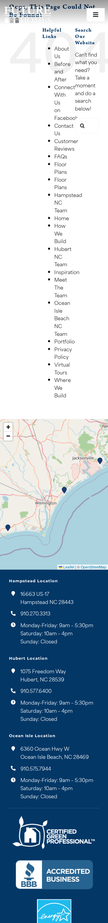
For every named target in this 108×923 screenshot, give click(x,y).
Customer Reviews (66, 144)
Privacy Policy (63, 353)
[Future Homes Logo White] (27, 7)
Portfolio (64, 341)
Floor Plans (60, 168)
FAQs (60, 156)
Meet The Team (60, 287)
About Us (61, 52)
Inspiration (67, 272)
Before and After (62, 71)
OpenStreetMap (93, 566)
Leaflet (68, 566)
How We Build (60, 233)
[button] (64, 490)
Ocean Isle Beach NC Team (62, 318)
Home (61, 218)
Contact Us (64, 129)
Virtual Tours (62, 368)
